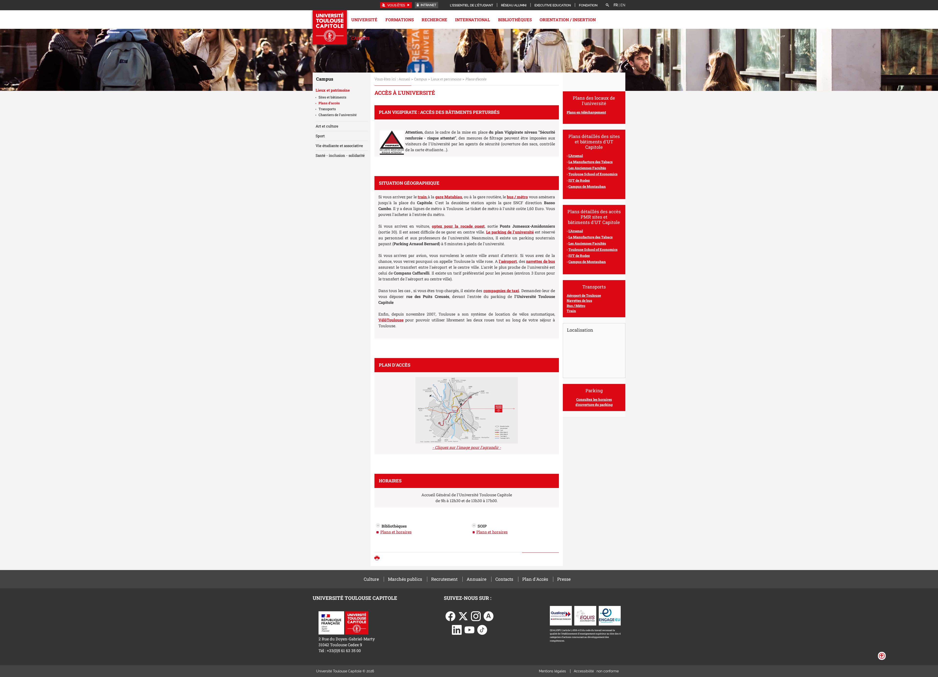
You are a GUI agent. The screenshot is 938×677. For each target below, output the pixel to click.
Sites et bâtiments (332, 97)
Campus (360, 38)
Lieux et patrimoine (446, 79)
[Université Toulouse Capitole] (356, 622)
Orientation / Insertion (568, 19)
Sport (320, 135)
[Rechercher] (607, 5)
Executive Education (552, 5)
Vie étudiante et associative (339, 145)
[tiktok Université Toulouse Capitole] (482, 629)
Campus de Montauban (587, 261)
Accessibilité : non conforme (596, 671)
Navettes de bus (579, 300)
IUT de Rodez (579, 255)
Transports (327, 109)
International (472, 19)
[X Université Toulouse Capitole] (463, 615)
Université (364, 19)
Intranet (428, 5)
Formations (399, 19)
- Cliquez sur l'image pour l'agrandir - (466, 447)
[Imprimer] (378, 558)
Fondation (588, 5)
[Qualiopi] (561, 615)
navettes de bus (540, 261)
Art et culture (327, 126)
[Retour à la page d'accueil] (330, 27)
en (622, 5)
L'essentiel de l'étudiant (471, 5)
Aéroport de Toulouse (584, 295)
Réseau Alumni (513, 5)
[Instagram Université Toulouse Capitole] (476, 615)
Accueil (404, 79)
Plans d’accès (329, 103)
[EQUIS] (585, 615)
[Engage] (610, 615)
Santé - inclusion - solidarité (340, 155)
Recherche (434, 19)
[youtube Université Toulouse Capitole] (469, 629)
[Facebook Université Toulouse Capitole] (450, 615)
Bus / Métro (576, 305)
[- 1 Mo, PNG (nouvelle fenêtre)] (466, 408)
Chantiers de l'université (338, 115)
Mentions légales (552, 671)
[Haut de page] (881, 655)
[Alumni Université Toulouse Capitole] (488, 615)
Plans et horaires (396, 531)
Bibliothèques (515, 19)
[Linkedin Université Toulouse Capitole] (457, 629)
